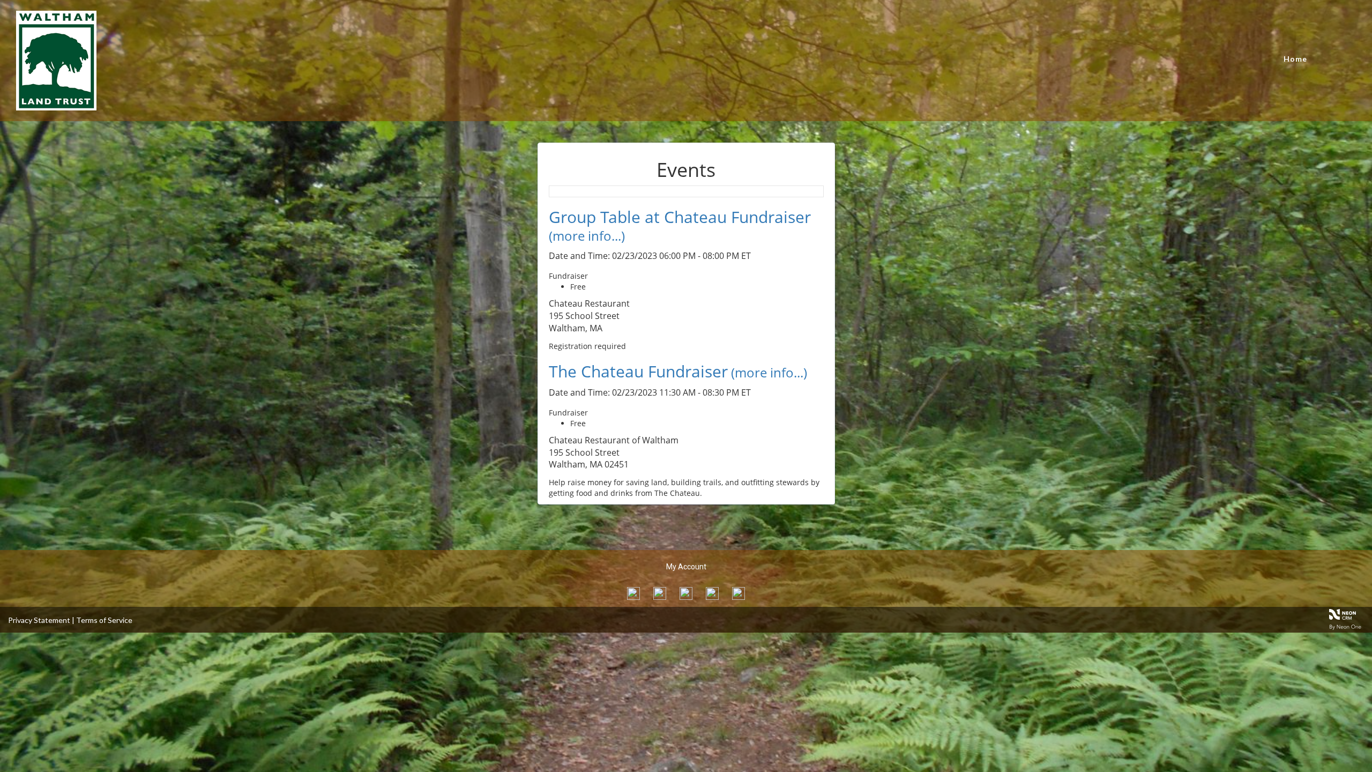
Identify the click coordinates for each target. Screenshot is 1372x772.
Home (1295, 58)
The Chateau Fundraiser (638, 371)
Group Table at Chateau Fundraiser (680, 217)
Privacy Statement (39, 620)
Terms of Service (104, 620)
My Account (686, 566)
